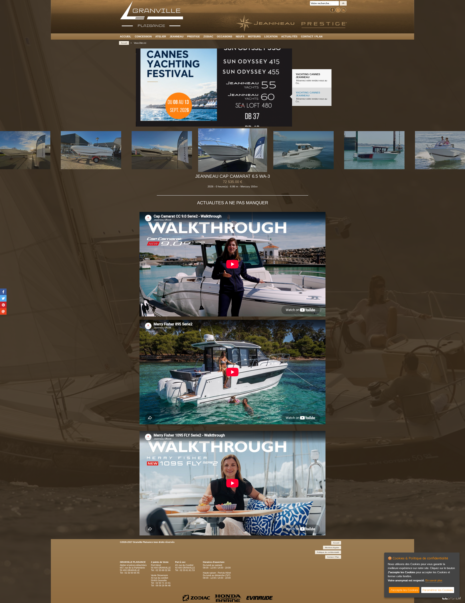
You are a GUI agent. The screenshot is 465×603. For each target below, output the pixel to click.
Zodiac (208, 36)
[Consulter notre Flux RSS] (343, 11)
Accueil (125, 36)
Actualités (289, 36)
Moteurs (254, 36)
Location (271, 36)
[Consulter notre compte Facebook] (332, 11)
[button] (343, 3)
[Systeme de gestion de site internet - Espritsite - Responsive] (451, 598)
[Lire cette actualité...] (214, 87)
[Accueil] (151, 26)
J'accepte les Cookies (404, 590)
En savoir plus (433, 580)
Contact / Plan (311, 36)
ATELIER (160, 36)
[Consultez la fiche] (91, 150)
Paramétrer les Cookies (437, 590)
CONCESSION (143, 36)
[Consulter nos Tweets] (338, 11)
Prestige (193, 36)
